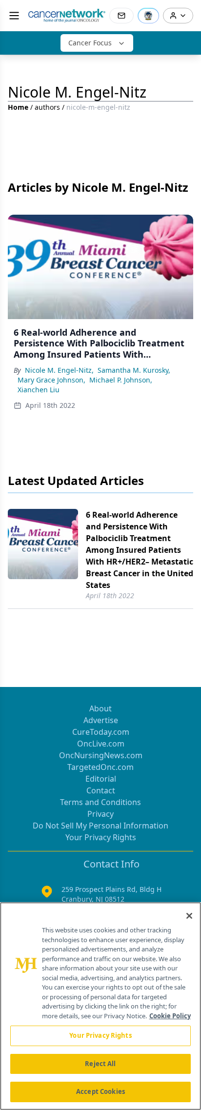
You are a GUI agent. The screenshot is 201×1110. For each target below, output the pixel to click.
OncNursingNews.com (100, 755)
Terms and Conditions (100, 802)
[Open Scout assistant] (148, 15)
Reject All (100, 1063)
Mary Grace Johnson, (51, 379)
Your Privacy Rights (100, 837)
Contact (100, 790)
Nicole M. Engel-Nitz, (59, 370)
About (100, 708)
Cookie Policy (170, 1015)
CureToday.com (100, 732)
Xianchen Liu (39, 389)
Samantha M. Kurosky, (134, 370)
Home (18, 107)
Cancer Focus (90, 42)
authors (47, 107)
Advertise (100, 720)
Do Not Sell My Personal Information (100, 825)
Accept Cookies (100, 1091)
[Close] (189, 916)
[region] (100, 1006)
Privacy (100, 813)
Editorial (100, 778)
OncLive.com (100, 743)
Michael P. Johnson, (120, 379)
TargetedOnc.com (100, 767)
